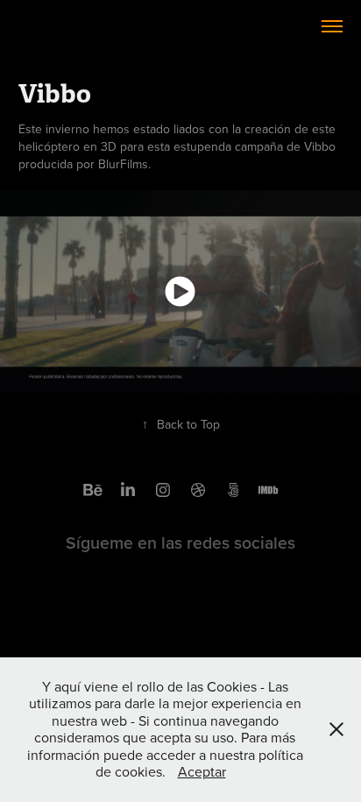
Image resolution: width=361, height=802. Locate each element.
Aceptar (202, 771)
